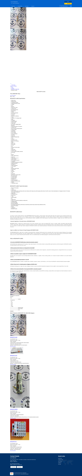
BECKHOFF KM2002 (14, 409)
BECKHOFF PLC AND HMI (15, 89)
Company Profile (20, 6)
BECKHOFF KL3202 (13, 337)
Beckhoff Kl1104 (13, 441)
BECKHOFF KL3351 (13, 355)
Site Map (59, 464)
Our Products (26, 6)
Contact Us (32, 6)
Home (12, 87)
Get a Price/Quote (13, 95)
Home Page (13, 6)
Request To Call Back (13, 86)
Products (12, 88)
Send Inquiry (68, 3)
